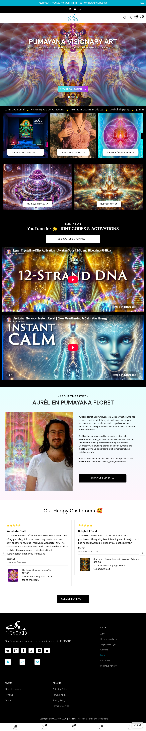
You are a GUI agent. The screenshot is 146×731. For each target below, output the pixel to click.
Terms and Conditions (98, 718)
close (6, 3)
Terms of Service (61, 705)
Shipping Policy (60, 689)
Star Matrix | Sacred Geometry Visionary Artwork (116, 559)
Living (102, 655)
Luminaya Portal (107, 665)
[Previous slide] (3, 63)
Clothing (104, 649)
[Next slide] (142, 63)
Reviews (9, 694)
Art (101, 633)
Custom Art (105, 660)
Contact (8, 700)
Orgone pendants (108, 639)
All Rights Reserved (77, 718)
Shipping (40, 576)
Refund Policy (59, 694)
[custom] (8, 650)
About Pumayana (13, 689)
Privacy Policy (59, 700)
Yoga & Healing (107, 644)
